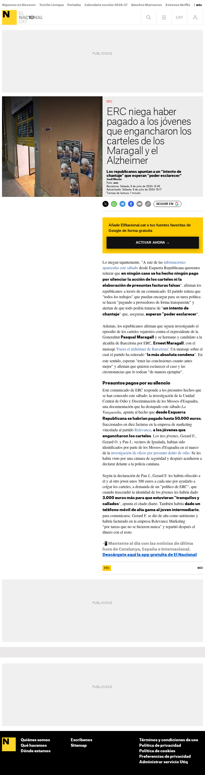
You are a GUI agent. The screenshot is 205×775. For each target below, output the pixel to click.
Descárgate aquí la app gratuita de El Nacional (149, 555)
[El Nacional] (9, 17)
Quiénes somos (35, 740)
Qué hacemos (34, 745)
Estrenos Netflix (178, 5)
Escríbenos (81, 740)
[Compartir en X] (105, 204)
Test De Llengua (51, 5)
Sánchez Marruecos (146, 5)
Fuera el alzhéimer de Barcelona (142, 348)
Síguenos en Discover (19, 5)
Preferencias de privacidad (165, 756)
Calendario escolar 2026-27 (106, 5)
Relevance (142, 429)
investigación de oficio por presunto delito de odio (150, 452)
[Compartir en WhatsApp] (114, 204)
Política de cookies (157, 751)
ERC (107, 568)
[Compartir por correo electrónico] (139, 204)
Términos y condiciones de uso (168, 740)
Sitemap (79, 745)
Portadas (74, 5)
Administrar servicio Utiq (163, 762)
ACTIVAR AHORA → (152, 242)
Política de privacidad (160, 745)
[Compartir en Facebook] (131, 204)
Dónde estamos (35, 751)
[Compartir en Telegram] (123, 204)
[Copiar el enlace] (148, 204)
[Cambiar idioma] (179, 17)
